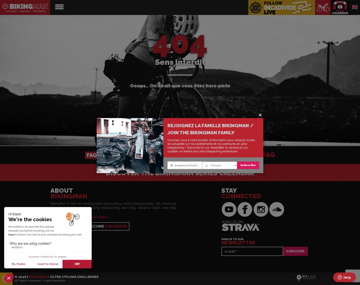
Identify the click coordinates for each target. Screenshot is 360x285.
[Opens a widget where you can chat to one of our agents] (344, 278)
